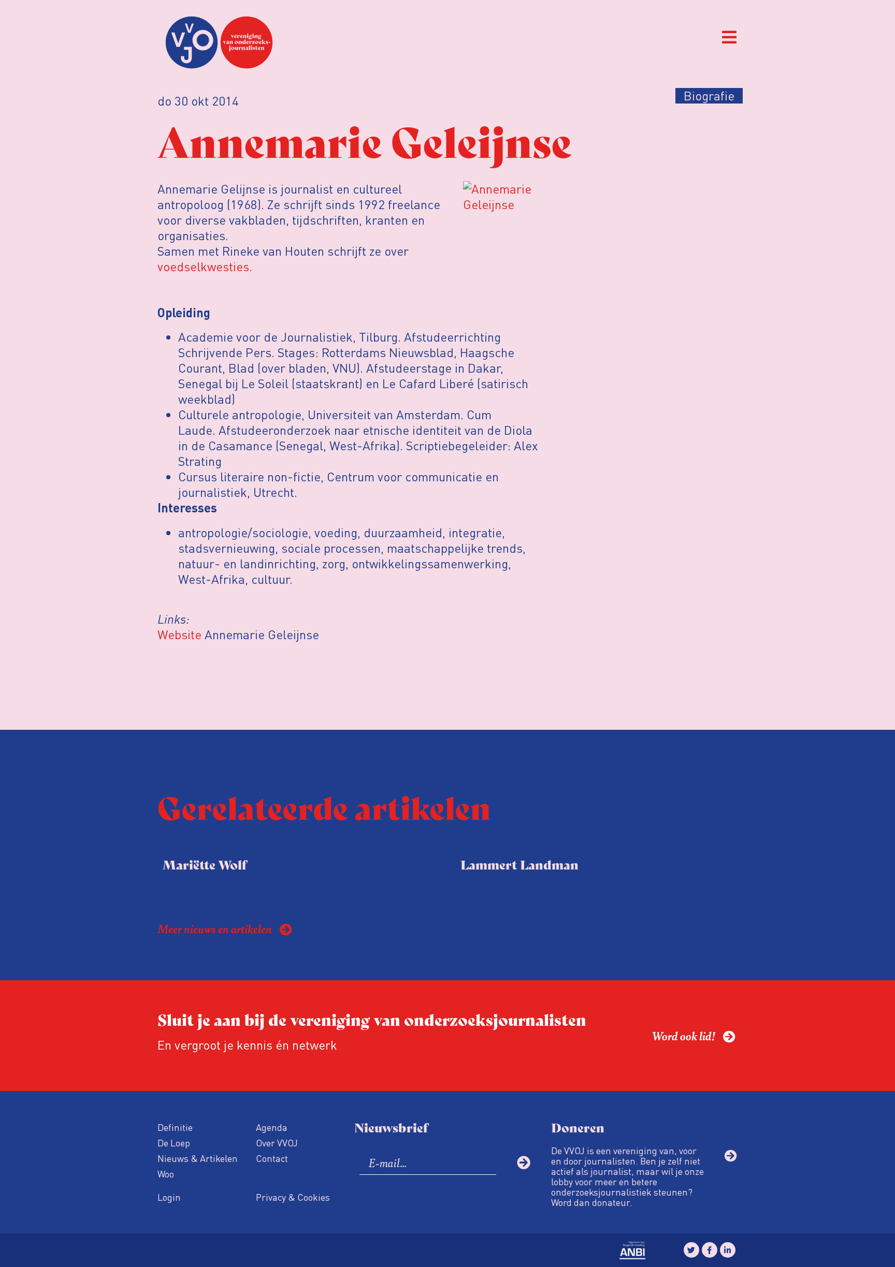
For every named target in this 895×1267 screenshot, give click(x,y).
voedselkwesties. (204, 266)
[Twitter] (691, 1250)
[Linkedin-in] (727, 1250)
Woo (165, 1174)
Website (179, 634)
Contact (272, 1158)
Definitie (175, 1127)
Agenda (271, 1127)
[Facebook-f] (709, 1250)
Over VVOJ (277, 1142)
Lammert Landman (519, 864)
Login (169, 1197)
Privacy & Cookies (293, 1197)
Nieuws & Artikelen (197, 1158)
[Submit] (523, 1162)
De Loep (173, 1142)
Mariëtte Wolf (205, 864)
